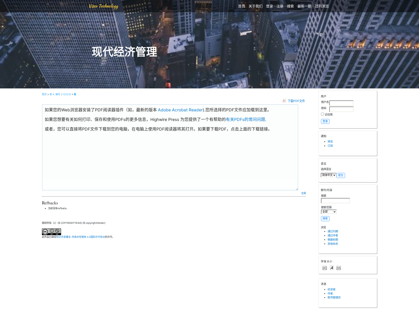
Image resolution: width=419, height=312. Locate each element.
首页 (241, 6)
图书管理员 (334, 297)
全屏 (303, 193)
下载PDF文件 (296, 101)
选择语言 (326, 169)
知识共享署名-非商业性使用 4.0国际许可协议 (80, 236)
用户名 (325, 102)
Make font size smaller (325, 267)
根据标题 (333, 239)
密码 (323, 108)
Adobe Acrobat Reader (180, 109)
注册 (279, 6)
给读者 (331, 289)
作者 (330, 293)
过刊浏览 (322, 6)
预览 (330, 141)
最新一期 (304, 6)
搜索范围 (326, 207)
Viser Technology (103, 6)
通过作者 (333, 235)
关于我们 (256, 6)
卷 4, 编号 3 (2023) (60, 94)
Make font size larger (339, 267)
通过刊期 (333, 231)
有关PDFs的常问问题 (245, 119)
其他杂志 (333, 243)
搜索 (290, 6)
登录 (269, 6)
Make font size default (332, 267)
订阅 (330, 145)
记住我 (329, 114)
